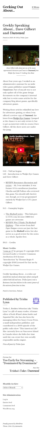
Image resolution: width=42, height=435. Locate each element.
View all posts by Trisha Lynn (14, 344)
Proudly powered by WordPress (13, 424)
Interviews (12, 291)
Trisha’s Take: (24, 369)
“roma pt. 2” (8, 251)
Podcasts (19, 291)
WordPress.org (8, 409)
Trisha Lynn (24, 38)
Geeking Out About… (13, 8)
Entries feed (7, 402)
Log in (5, 399)
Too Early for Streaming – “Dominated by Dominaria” (20, 360)
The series (14, 214)
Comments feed (9, 406)
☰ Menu (35, 7)
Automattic (18, 426)
